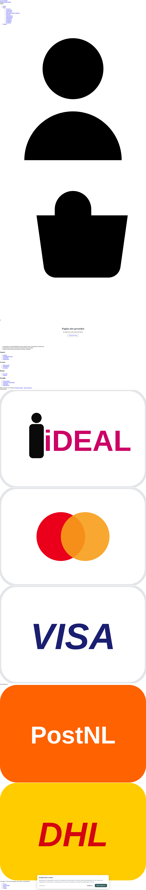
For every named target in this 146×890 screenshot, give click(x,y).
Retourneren (6, 359)
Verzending (6, 357)
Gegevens (5, 368)
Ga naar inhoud (3, 0)
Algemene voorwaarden (9, 382)
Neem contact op (28, 387)
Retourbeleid (6, 385)
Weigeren (89, 885)
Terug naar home (73, 335)
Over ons (5, 373)
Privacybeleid (6, 381)
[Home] (5, 2)
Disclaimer (5, 383)
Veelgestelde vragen (8, 356)
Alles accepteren (100, 885)
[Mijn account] (73, 172)
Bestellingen (6, 366)
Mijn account (6, 365)
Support (5, 355)
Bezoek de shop (19, 387)
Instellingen (42, 885)
